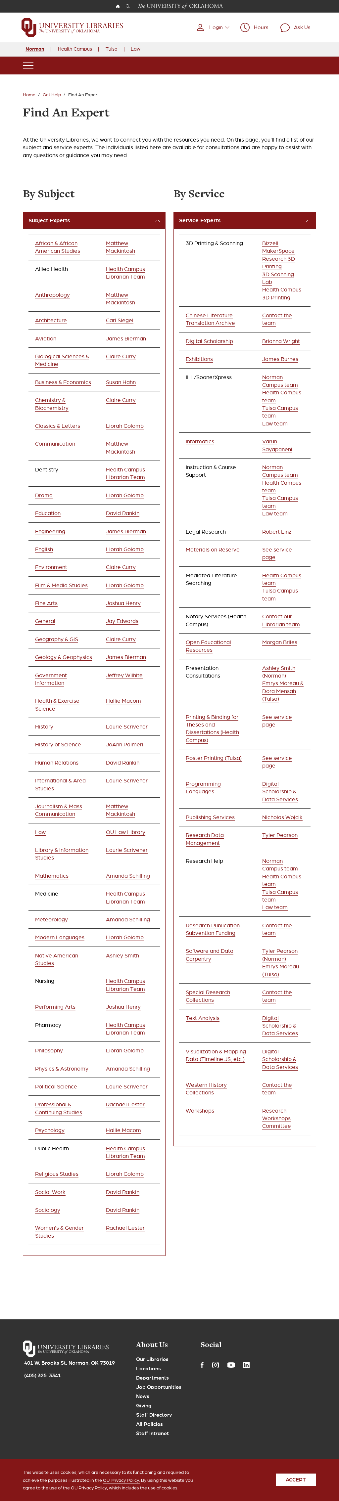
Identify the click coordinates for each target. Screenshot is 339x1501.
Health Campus (75, 49)
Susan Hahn (121, 382)
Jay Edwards (122, 621)
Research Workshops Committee (276, 1118)
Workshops (200, 1111)
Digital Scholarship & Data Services (280, 792)
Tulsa (112, 49)
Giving (144, 1405)
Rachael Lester (125, 1104)
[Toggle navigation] (28, 65)
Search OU (127, 6)
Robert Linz (276, 532)
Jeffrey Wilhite (124, 675)
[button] (212, 27)
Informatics (200, 441)
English (44, 549)
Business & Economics (63, 382)
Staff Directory (154, 1415)
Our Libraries (152, 1359)
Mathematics (52, 876)
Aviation (45, 338)
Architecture (51, 320)
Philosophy (49, 1050)
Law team (275, 423)
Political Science (56, 1086)
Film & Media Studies (61, 585)
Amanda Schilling (128, 876)
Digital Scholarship (209, 341)
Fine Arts (46, 603)
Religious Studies (56, 1174)
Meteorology (51, 919)
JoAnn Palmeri (124, 744)
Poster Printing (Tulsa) (214, 758)
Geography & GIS (56, 639)
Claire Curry (121, 356)
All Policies (149, 1424)
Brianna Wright (281, 341)
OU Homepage (118, 6)
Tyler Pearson (280, 835)
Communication (55, 444)
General (45, 621)
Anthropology (52, 295)
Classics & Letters (57, 426)
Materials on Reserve (213, 550)
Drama (44, 495)
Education (48, 513)
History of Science (58, 744)
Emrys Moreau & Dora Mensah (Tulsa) (283, 691)
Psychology (50, 1130)
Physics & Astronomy (61, 1069)
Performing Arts (55, 1007)
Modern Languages (59, 937)
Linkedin (246, 1365)
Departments (152, 1378)
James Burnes (280, 359)
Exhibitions (199, 359)
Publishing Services (210, 817)
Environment (51, 567)
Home (29, 94)
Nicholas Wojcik (282, 817)
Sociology (47, 1210)
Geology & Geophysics (63, 657)
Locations (148, 1368)
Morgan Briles (279, 642)
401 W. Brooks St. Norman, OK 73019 (69, 1363)
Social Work (50, 1192)
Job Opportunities (158, 1387)
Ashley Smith (122, 955)
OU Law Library (125, 832)
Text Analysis (202, 1018)
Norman (34, 49)
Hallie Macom (123, 701)
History (44, 727)
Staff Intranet (152, 1433)
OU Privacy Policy (89, 1487)
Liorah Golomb (125, 426)
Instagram (215, 1365)
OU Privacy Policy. (121, 1480)
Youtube (231, 1365)
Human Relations (56, 763)
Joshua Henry (123, 603)
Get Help (52, 94)
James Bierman (126, 338)
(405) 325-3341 (42, 1375)
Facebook (202, 1365)
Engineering (50, 531)
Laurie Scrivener (127, 727)
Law (135, 49)
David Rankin (122, 513)
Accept (296, 1479)
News (142, 1396)
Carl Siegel (119, 320)
